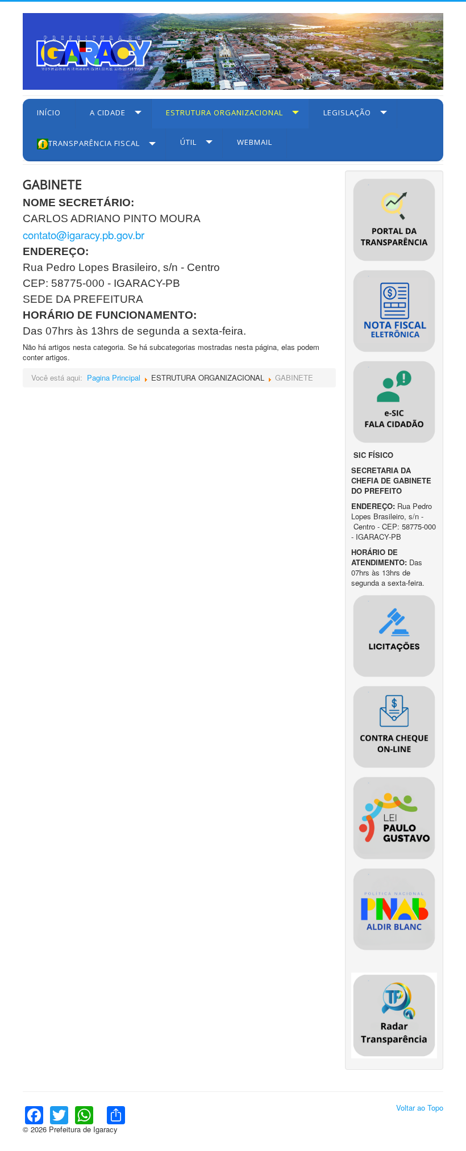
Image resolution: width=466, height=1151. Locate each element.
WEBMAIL (254, 142)
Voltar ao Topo (419, 1107)
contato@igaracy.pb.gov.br (83, 234)
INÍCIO (49, 112)
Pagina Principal (113, 377)
